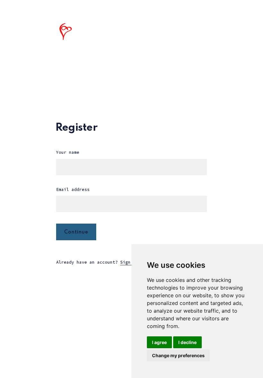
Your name (67, 152)
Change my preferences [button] (178, 355)
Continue (76, 232)
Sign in (129, 262)
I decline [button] (187, 342)
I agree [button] (159, 342)
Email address (72, 189)
